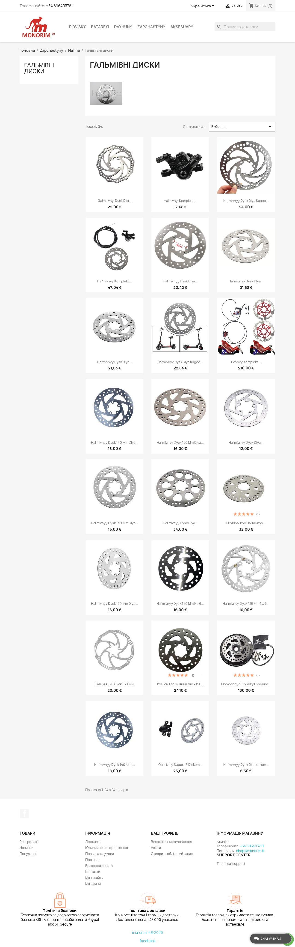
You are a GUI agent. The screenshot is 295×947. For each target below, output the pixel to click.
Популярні (28, 853)
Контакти (92, 871)
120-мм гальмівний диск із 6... (180, 684)
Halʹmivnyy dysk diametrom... (246, 764)
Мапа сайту (94, 877)
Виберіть (242, 126)
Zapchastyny (151, 26)
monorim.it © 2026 (147, 932)
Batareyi (100, 26)
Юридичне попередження (106, 847)
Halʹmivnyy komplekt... (114, 281)
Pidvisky (77, 26)
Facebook (24, 813)
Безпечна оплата (99, 865)
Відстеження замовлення (171, 841)
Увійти (156, 847)
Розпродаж (29, 841)
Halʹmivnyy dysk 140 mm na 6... (180, 603)
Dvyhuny (123, 26)
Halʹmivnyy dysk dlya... (180, 281)
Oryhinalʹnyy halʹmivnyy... (246, 523)
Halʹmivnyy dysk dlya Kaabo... (246, 200)
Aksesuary (182, 26)
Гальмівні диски (39, 68)
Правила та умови (99, 853)
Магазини (93, 883)
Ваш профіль (164, 833)
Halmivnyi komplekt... (180, 200)
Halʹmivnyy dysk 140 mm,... (114, 764)
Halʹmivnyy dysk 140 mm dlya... (114, 442)
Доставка (92, 841)
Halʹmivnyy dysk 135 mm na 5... (246, 603)
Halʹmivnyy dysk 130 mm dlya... (180, 442)
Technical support (231, 863)
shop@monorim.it (250, 850)
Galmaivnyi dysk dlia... (115, 200)
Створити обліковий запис (172, 853)
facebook (148, 940)
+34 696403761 (59, 5)
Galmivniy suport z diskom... (180, 764)
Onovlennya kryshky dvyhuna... (246, 684)
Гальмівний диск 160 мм (114, 684)
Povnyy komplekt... (246, 362)
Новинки (26, 847)
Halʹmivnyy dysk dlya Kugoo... (180, 362)
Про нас (91, 859)
